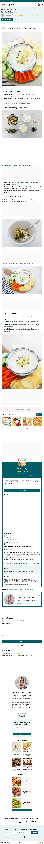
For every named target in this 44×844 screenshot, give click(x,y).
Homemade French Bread (27, 755)
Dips (15, 9)
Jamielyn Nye (8, 15)
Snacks (28, 589)
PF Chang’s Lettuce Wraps (27, 803)
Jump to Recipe (7, 19)
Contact (19, 842)
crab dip (29, 409)
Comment (4, 625)
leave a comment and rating (20, 563)
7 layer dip (18, 409)
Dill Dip (17, 427)
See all (39, 414)
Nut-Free (24, 589)
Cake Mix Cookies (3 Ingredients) (27, 770)
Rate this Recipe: (6, 623)
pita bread (18, 329)
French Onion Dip (7, 427)
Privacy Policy (13, 842)
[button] (17, 471)
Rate (36, 487)
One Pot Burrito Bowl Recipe (26, 781)
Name (3, 635)
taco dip (23, 409)
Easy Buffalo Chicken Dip (27, 427)
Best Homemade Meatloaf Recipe (26, 792)
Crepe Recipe (17, 754)
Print (9, 487)
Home (2, 9)
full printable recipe (11, 165)
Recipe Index (6, 9)
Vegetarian (31, 589)
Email (24, 635)
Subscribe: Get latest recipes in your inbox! (10, 1)
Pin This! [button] (18, 487)
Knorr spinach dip (34, 99)
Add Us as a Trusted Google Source (22, 490)
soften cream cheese (23, 182)
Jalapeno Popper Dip (37, 427)
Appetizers (11, 9)
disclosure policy (17, 87)
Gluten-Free (20, 589)
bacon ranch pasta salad (21, 99)
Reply (3, 657)
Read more (19, 603)
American (10, 589)
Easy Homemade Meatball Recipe (16, 770)
